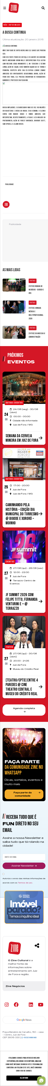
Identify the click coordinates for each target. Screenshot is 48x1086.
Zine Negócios (15, 986)
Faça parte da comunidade (23, 794)
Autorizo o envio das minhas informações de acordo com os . (24, 880)
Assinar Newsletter (22, 866)
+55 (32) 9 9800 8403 (29, 1037)
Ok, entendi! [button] (24, 1078)
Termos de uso (25, 883)
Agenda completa (24, 708)
